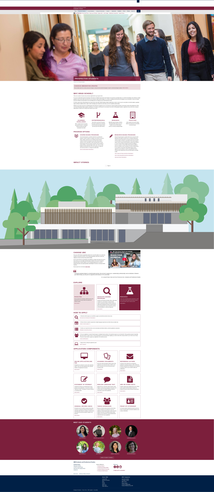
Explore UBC (100, 13)
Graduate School (101, 466)
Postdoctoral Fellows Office (103, 467)
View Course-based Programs (86, 149)
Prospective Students (82, 11)
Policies (128, 11)
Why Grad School (85, 13)
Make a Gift (104, 485)
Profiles (84, 473)
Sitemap (80, 473)
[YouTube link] (120, 467)
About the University (106, 480)
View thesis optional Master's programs (124, 153)
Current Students (91, 11)
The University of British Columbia (76, 3)
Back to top (76, 473)
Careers (103, 483)
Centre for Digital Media (126, 484)
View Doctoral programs (120, 157)
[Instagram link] (115, 467)
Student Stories (121, 13)
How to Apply (105, 13)
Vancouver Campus (125, 478)
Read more (125, 87)
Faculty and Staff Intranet (103, 470)
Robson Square (124, 483)
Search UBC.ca (105, 486)
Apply (139, 11)
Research (88, 473)
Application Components (113, 13)
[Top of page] (75, 13)
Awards (108, 11)
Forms (124, 11)
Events (103, 482)
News (103, 481)
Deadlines (119, 11)
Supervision (114, 11)
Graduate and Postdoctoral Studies (107, 462)
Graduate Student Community (103, 469)
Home (75, 11)
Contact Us (76, 469)
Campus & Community (100, 11)
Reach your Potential (93, 13)
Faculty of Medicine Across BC (127, 485)
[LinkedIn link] (117, 467)
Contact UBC (104, 478)
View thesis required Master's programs (124, 155)
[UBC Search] (138, 1)
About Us (133, 11)
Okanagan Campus (125, 480)
